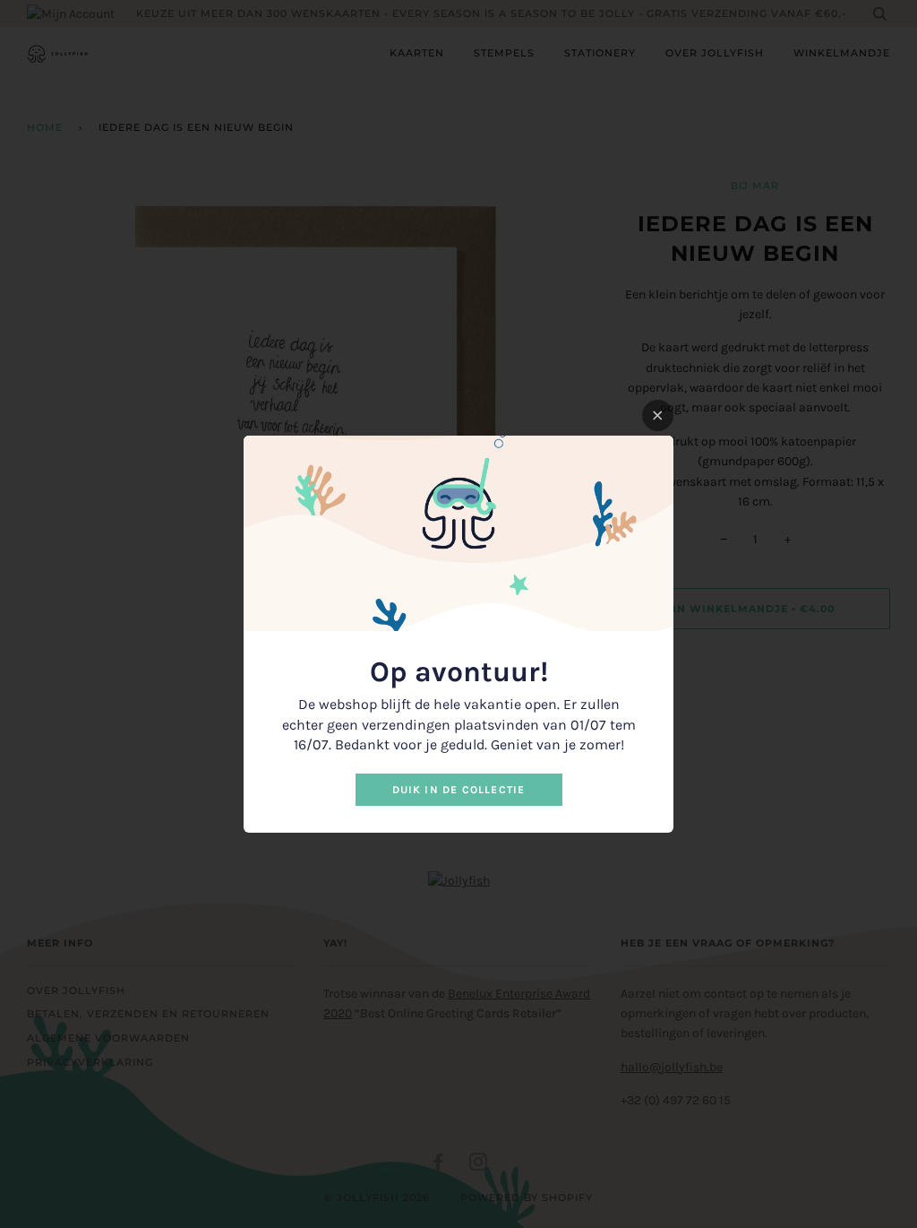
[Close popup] (657, 415)
